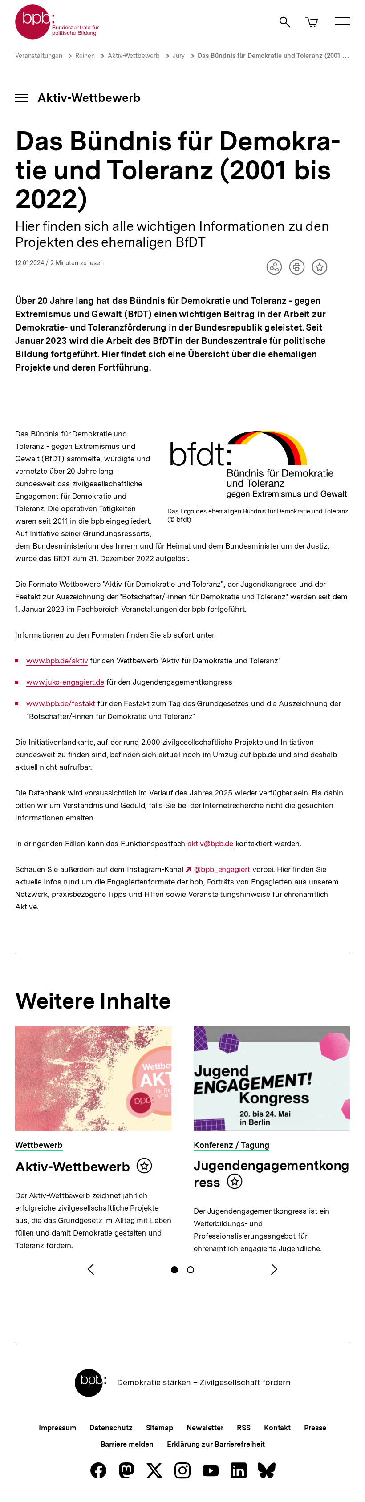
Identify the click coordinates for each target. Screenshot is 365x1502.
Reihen (85, 55)
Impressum (57, 1428)
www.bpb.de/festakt (60, 703)
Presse (315, 1428)
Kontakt (277, 1428)
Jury (179, 55)
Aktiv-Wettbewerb (134, 55)
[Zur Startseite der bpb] (57, 36)
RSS (244, 1428)
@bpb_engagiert (222, 869)
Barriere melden (127, 1444)
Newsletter (205, 1428)
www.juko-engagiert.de (65, 682)
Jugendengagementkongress (271, 1173)
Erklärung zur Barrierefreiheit (215, 1444)
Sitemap (159, 1428)
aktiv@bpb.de (210, 843)
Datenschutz (111, 1428)
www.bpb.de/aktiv (57, 661)
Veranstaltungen (38, 55)
